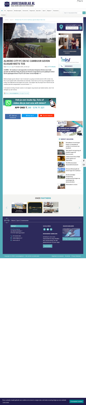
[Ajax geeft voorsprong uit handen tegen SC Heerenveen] (61, 152)
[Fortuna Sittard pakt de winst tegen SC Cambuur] (61, 170)
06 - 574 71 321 (36, 107)
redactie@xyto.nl (17, 238)
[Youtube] (48, 229)
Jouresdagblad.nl (23, 3)
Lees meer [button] (6, 402)
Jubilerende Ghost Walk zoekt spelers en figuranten (73, 158)
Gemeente (25, 10)
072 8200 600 (17, 236)
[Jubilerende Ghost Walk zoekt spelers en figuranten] (61, 158)
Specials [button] (38, 10)
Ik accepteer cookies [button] (76, 401)
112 (5, 10)
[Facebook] (44, 229)
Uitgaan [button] (49, 10)
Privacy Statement (76, 256)
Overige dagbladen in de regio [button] (71, 239)
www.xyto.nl (16, 240)
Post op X (30, 115)
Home (6, 19)
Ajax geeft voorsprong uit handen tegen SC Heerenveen (73, 152)
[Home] (2, 11)
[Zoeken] (84, 13)
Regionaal (32, 10)
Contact (3, 15)
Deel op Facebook (13, 116)
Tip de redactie (47, 115)
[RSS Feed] (51, 229)
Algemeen (10, 10)
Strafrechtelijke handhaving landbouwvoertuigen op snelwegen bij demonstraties (73, 178)
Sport (44, 10)
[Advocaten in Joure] (61, 186)
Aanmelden (47, 246)
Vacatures (56, 10)
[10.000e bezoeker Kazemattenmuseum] (61, 164)
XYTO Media (52, 66)
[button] (5, 207)
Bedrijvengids (17, 10)
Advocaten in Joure (71, 184)
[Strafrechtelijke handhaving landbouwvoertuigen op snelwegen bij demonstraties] (61, 176)
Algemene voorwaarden (58, 256)
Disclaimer (67, 256)
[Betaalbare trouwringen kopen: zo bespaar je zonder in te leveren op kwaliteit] (61, 144)
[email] (84, 165)
